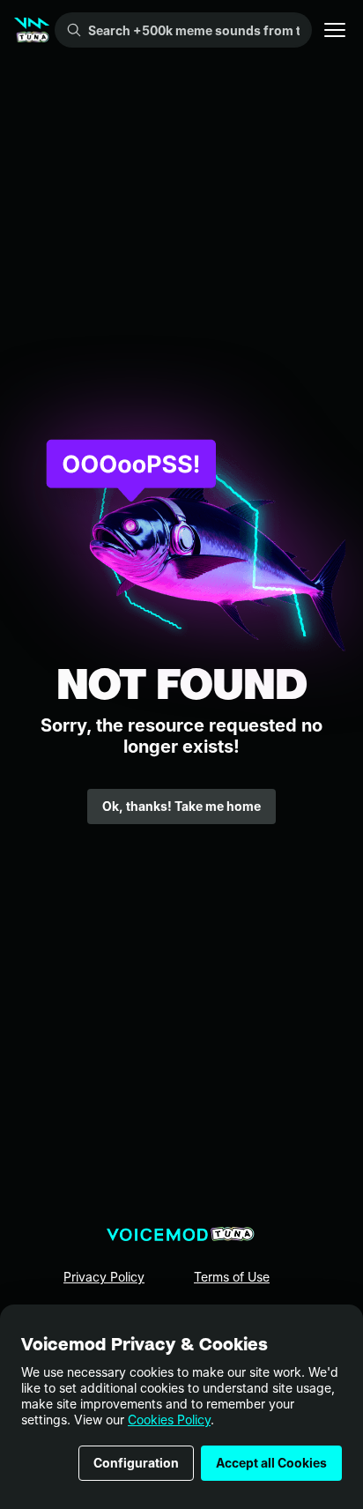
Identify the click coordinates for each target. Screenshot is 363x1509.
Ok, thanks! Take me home (181, 806)
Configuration (136, 1462)
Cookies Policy (169, 1419)
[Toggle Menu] (335, 30)
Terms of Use (232, 1276)
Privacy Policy (103, 1276)
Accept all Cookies (271, 1462)
